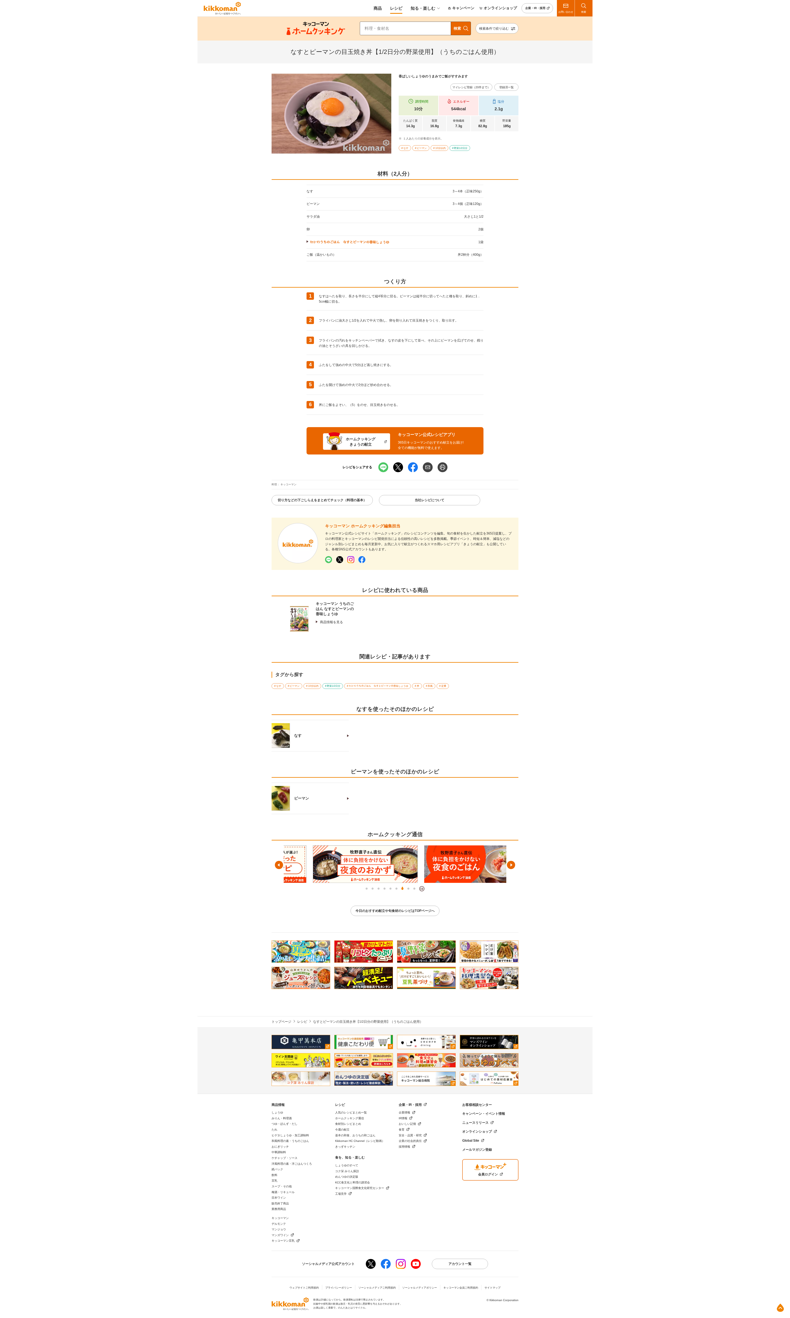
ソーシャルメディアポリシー (419, 1287)
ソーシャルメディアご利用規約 (377, 1287)
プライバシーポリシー (338, 1287)
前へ (279, 865)
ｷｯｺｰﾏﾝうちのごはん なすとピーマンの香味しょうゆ (349, 242)
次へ (511, 865)
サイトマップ (492, 1287)
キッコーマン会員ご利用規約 (460, 1287)
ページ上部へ (780, 1308)
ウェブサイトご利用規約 (304, 1287)
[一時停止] (421, 888)
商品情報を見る (331, 622)
